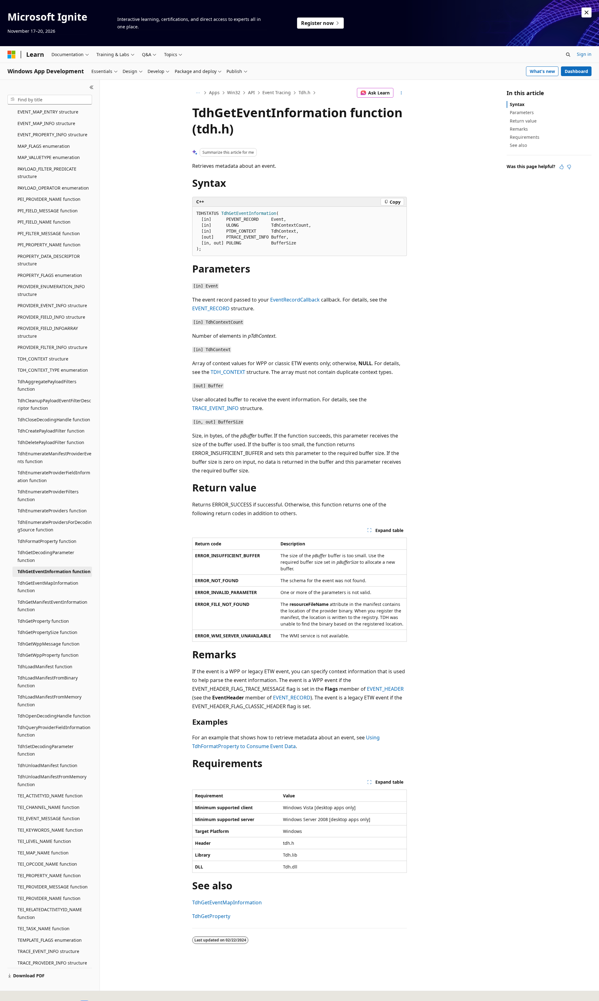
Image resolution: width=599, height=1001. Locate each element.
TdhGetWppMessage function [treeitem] (48, 644)
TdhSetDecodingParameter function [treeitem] (45, 750)
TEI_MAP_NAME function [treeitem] (43, 853)
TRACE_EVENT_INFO (215, 408)
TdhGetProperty (211, 916)
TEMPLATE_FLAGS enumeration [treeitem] (49, 940)
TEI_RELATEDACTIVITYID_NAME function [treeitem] (49, 913)
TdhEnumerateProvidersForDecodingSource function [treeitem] (54, 526)
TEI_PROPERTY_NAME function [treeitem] (49, 875)
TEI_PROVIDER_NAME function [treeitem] (48, 898)
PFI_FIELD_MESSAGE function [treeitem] (47, 211)
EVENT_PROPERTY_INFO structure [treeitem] (52, 135)
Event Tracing (276, 92)
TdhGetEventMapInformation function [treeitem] (47, 587)
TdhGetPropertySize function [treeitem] (47, 632)
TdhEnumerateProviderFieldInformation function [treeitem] (53, 476)
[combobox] (49, 100)
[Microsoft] (11, 55)
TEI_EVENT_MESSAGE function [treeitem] (48, 818)
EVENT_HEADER (385, 688)
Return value (523, 121)
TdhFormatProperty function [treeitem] (46, 541)
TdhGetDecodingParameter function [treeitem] (45, 556)
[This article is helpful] (561, 167)
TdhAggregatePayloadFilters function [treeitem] (46, 385)
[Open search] (568, 54)
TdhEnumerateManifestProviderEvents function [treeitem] (54, 457)
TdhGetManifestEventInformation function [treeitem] (52, 606)
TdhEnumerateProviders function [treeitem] (52, 511)
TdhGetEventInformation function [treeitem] (53, 571)
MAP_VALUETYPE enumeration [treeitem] (48, 157)
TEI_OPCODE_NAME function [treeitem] (47, 864)
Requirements (524, 137)
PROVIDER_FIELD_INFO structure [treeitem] (51, 317)
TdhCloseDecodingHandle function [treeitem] (53, 420)
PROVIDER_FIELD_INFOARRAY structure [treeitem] (47, 332)
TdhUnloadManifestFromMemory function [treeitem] (51, 780)
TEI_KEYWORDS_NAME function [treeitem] (50, 830)
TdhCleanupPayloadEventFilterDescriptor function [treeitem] (54, 404)
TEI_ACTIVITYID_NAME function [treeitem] (50, 796)
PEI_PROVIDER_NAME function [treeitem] (48, 199)
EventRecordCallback (295, 299)
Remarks (519, 129)
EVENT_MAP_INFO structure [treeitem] (46, 123)
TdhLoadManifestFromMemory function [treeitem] (49, 701)
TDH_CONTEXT (228, 372)
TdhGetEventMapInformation (227, 902)
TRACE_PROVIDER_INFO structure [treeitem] (52, 963)
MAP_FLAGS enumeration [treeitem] (43, 146)
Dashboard (576, 71)
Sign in (584, 54)
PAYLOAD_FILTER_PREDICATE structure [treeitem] (46, 173)
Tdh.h (304, 92)
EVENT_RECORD (211, 308)
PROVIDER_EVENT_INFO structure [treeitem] (52, 305)
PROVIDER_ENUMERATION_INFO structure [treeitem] (51, 290)
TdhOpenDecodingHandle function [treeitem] (53, 716)
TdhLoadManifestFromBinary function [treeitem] (47, 682)
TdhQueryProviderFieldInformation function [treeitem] (53, 731)
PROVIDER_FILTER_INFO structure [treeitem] (52, 347)
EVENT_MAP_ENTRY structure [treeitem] (47, 112)
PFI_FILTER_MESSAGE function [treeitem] (48, 233)
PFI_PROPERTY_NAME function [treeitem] (48, 245)
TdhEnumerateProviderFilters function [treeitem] (48, 495)
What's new (542, 71)
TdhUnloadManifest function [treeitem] (47, 765)
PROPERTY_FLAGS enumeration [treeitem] (49, 275)
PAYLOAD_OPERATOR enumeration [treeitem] (53, 188)
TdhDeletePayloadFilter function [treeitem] (50, 442)
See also (518, 145)
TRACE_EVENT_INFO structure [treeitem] (48, 951)
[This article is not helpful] (569, 167)
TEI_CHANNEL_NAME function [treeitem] (48, 807)
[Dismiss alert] (587, 12)
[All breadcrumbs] (197, 93)
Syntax (517, 104)
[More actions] (401, 93)
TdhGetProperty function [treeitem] (43, 621)
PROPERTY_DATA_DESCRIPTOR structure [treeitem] (48, 260)
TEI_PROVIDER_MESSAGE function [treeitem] (52, 887)
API (251, 92)
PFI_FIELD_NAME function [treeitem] (44, 222)
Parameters (522, 112)
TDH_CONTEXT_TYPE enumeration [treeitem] (52, 370)
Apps (214, 92)
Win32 (233, 92)
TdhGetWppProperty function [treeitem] (48, 655)
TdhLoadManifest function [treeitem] (44, 667)
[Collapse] (91, 87)
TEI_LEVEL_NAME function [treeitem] (44, 841)
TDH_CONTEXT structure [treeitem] (42, 359)
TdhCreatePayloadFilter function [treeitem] (51, 431)
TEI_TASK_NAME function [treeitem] (43, 928)
